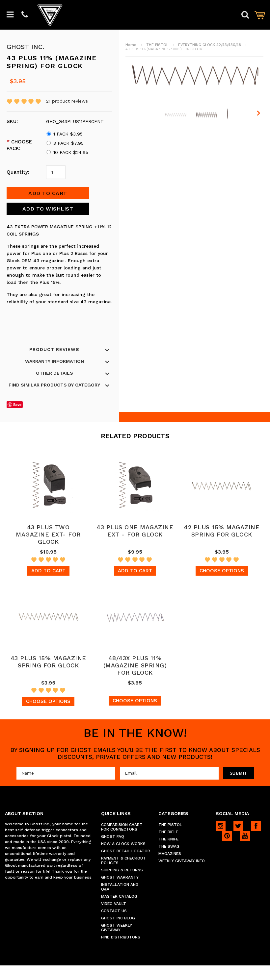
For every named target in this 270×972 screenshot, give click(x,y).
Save (17, 404)
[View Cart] (260, 15)
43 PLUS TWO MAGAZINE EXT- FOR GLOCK (48, 534)
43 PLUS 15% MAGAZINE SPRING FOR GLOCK (48, 662)
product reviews (67, 101)
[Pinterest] (227, 836)
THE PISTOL (157, 45)
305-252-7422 (25, 15)
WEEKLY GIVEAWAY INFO (181, 861)
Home (130, 45)
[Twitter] (238, 826)
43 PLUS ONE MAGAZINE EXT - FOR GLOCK (134, 531)
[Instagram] (221, 826)
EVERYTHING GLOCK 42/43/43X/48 (209, 45)
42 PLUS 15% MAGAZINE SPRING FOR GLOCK (221, 531)
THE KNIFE (168, 839)
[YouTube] (245, 836)
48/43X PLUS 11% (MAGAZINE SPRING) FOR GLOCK (135, 665)
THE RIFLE (168, 832)
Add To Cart (48, 571)
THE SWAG (168, 846)
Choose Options (222, 571)
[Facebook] (256, 826)
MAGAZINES (169, 853)
